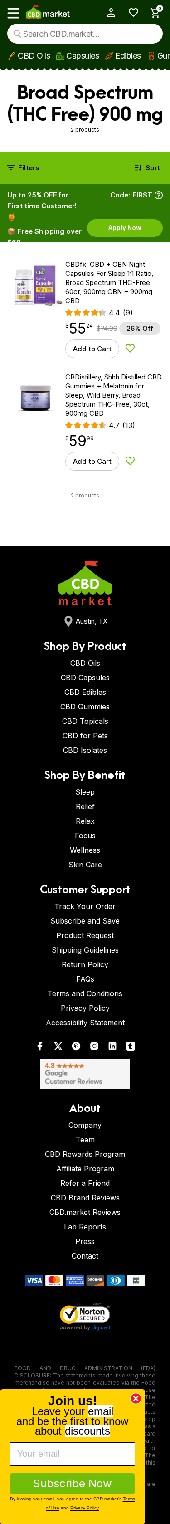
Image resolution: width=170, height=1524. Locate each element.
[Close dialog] (135, 1398)
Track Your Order (85, 906)
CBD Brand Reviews (85, 1197)
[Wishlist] (130, 12)
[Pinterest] (76, 1048)
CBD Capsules (85, 677)
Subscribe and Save (85, 920)
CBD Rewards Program (85, 1154)
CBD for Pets (85, 735)
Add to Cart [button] (92, 348)
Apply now (124, 227)
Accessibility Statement (85, 1022)
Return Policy (85, 964)
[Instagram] (94, 1048)
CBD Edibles (85, 692)
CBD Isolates (85, 750)
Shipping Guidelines (85, 949)
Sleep (85, 791)
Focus (85, 835)
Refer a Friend (85, 1183)
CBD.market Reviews (85, 1212)
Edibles (128, 55)
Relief (85, 806)
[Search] (17, 34)
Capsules (82, 55)
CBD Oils (34, 55)
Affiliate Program (85, 1168)
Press (85, 1241)
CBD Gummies (85, 706)
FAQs (85, 978)
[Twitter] (58, 1048)
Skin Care (85, 864)
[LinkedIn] (112, 1048)
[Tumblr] (130, 1048)
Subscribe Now (72, 1483)
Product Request (85, 935)
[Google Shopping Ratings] (85, 1074)
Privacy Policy (85, 1008)
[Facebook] (39, 1048)
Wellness (85, 850)
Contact (85, 1255)
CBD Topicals (85, 721)
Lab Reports (85, 1226)
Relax (85, 821)
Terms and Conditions (85, 993)
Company (85, 1125)
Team (85, 1139)
